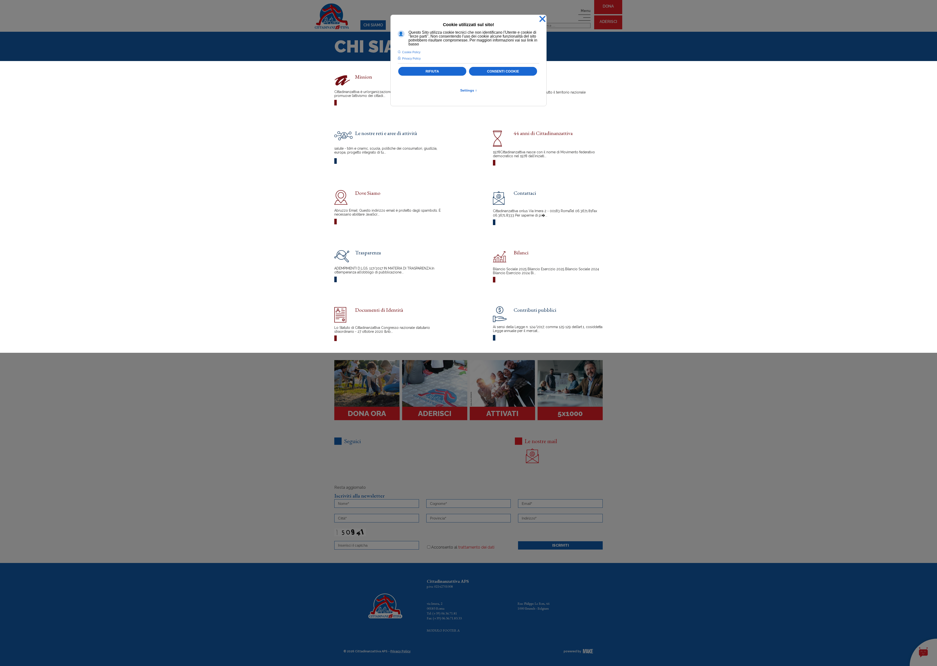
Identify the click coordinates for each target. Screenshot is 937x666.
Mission (363, 76)
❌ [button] (542, 19)
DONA (608, 6)
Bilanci (521, 252)
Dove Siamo (367, 193)
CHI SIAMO (373, 25)
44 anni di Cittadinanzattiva (543, 133)
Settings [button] (468, 90)
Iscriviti (560, 545)
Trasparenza (368, 252)
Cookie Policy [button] (411, 52)
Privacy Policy (400, 651)
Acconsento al (462, 547)
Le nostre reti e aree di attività (386, 133)
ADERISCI (608, 21)
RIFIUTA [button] (432, 71)
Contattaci (525, 193)
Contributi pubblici (535, 309)
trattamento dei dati (476, 547)
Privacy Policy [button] (411, 58)
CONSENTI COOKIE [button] (503, 71)
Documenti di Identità (379, 309)
